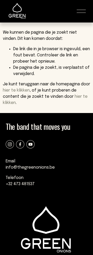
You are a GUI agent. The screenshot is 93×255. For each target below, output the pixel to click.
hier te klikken (16, 90)
